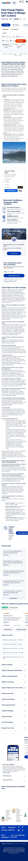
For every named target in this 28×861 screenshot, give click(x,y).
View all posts (13, 598)
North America (15, 54)
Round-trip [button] (5, 29)
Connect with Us (11, 828)
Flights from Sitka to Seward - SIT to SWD (13, 639)
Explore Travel (14, 2)
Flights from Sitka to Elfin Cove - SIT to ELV (13, 648)
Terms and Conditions (20, 849)
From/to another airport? (8, 46)
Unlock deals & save (14, 275)
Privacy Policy (13, 281)
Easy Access (4, 828)
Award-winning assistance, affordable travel (13, 787)
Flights (10, 53)
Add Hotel (15, 44)
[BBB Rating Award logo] (24, 816)
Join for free (14, 253)
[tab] (5, 25)
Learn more (14, 237)
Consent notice (7, 281)
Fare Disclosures (7, 775)
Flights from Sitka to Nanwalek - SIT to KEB (13, 652)
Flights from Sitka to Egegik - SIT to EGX (12, 644)
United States (20, 54)
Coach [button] (4, 33)
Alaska (25, 53)
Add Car (23, 44)
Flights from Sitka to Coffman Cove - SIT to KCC (13, 657)
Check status (11, 190)
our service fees (6, 772)
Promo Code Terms (7, 779)
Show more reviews (21, 629)
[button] (22, 1)
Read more (6, 555)
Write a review (7, 629)
